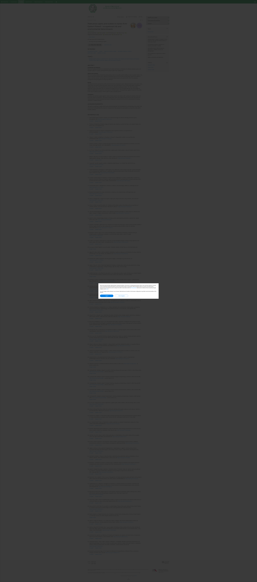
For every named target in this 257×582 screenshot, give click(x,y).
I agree (106, 296)
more (107, 289)
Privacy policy (133, 287)
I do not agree (121, 296)
